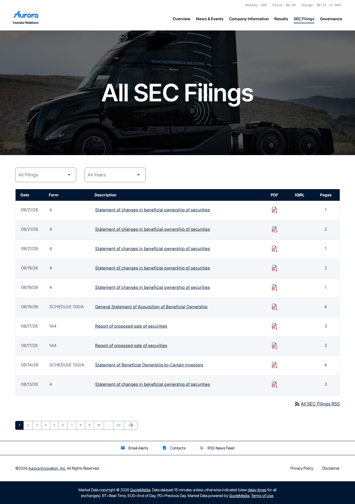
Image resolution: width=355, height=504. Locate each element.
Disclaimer (331, 468)
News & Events (210, 18)
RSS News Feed (217, 448)
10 (100, 425)
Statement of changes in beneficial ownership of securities (152, 209)
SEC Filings (304, 18)
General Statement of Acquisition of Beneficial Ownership (151, 306)
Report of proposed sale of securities (131, 326)
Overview (182, 18)
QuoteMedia (140, 489)
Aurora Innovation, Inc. (47, 468)
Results (281, 18)
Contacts (173, 448)
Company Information (249, 18)
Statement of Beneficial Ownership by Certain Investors (149, 364)
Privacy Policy (301, 468)
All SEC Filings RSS (317, 404)
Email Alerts (134, 448)
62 (120, 425)
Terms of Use (262, 495)
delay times (257, 489)
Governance (331, 18)
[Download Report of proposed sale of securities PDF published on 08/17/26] (274, 326)
